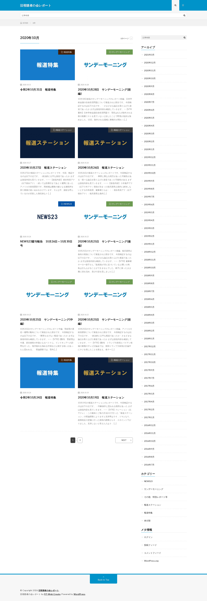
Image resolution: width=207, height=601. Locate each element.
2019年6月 (149, 204)
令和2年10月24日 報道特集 (38, 397)
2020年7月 (149, 102)
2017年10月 (150, 362)
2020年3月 (149, 133)
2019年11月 (150, 165)
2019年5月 (149, 212)
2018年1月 (149, 338)
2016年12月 (150, 425)
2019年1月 (149, 244)
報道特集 (68, 52)
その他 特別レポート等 (155, 497)
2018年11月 (150, 259)
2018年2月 (149, 330)
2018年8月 (149, 283)
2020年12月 (150, 62)
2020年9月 (149, 86)
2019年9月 (149, 181)
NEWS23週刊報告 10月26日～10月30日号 (46, 243)
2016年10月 (150, 441)
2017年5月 (149, 393)
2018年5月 (149, 307)
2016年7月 (149, 464)
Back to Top (103, 579)
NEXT (124, 440)
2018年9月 (149, 275)
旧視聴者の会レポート (48, 590)
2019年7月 (149, 196)
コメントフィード (152, 553)
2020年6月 (149, 110)
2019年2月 (149, 236)
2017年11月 (150, 354)
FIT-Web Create (52, 594)
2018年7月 (149, 291)
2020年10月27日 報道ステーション (43, 167)
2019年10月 (150, 173)
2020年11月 (150, 70)
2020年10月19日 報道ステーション (101, 397)
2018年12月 (150, 251)
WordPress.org (151, 560)
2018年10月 (150, 267)
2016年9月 (149, 449)
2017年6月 (149, 385)
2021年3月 (149, 54)
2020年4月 (149, 125)
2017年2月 (149, 409)
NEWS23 (68, 204)
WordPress (79, 594)
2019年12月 (150, 157)
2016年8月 (149, 456)
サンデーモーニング (121, 52)
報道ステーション (64, 130)
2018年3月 (149, 322)
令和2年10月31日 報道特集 (38, 89)
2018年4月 (149, 315)
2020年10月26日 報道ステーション (101, 167)
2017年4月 (149, 401)
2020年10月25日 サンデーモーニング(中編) (46, 321)
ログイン (148, 537)
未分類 (147, 520)
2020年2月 (149, 141)
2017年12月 (150, 346)
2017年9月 (149, 370)
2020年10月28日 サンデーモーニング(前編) (104, 91)
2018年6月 (149, 299)
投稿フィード (150, 545)
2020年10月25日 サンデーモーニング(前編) (104, 321)
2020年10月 (150, 78)
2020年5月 (149, 117)
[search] (184, 15)
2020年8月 (149, 94)
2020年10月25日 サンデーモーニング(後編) (104, 243)
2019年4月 (149, 220)
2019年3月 (149, 228)
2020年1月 (149, 149)
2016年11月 (150, 433)
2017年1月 (149, 417)
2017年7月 (149, 378)
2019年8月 (149, 188)
